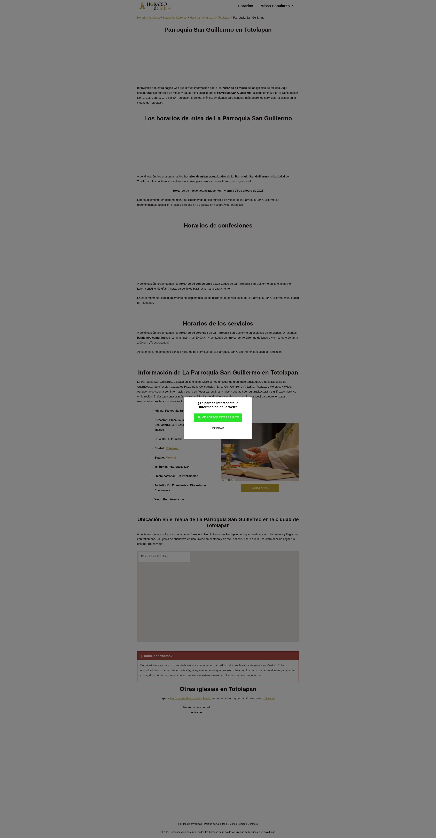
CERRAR (218, 428)
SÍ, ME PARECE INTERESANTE (218, 417)
